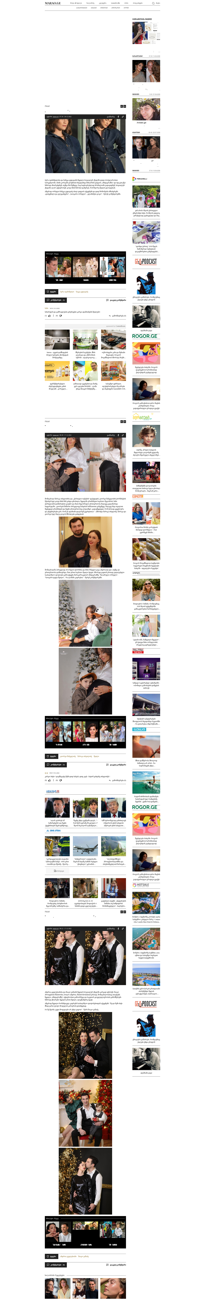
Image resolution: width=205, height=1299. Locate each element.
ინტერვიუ (135, 94)
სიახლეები (136, 132)
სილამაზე (90, 3)
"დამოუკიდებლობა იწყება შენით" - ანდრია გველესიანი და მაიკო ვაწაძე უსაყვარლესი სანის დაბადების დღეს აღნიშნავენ (112, 1245)
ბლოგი (126, 8)
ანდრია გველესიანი (68, 1256)
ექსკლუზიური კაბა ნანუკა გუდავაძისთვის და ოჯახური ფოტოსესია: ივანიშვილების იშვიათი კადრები (85, 280)
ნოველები (104, 8)
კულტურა (102, 3)
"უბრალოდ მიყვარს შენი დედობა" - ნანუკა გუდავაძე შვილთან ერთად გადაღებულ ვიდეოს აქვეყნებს (58, 280)
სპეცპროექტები (81, 8)
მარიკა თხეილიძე (85, 756)
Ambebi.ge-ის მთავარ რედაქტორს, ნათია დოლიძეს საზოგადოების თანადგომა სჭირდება (146, 125)
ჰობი (126, 3)
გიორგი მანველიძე (68, 756)
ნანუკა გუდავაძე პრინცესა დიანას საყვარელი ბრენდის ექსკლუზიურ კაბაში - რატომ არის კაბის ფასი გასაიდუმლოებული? (112, 280)
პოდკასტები (138, 3)
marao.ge (56, 116)
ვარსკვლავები (137, 56)
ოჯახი (47, 106)
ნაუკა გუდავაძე (82, 292)
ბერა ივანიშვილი (67, 292)
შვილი (96, 756)
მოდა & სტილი (76, 3)
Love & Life (115, 3)
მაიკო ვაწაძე (83, 1256)
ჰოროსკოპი (115, 8)
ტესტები (94, 8)
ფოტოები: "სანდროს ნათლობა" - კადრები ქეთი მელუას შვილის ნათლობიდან (85, 744)
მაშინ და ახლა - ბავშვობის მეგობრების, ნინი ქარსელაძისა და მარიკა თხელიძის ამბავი (58, 744)
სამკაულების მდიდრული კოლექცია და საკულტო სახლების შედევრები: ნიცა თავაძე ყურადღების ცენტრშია (146, 49)
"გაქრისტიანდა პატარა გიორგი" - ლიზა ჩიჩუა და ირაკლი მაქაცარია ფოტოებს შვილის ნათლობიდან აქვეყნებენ (112, 744)
